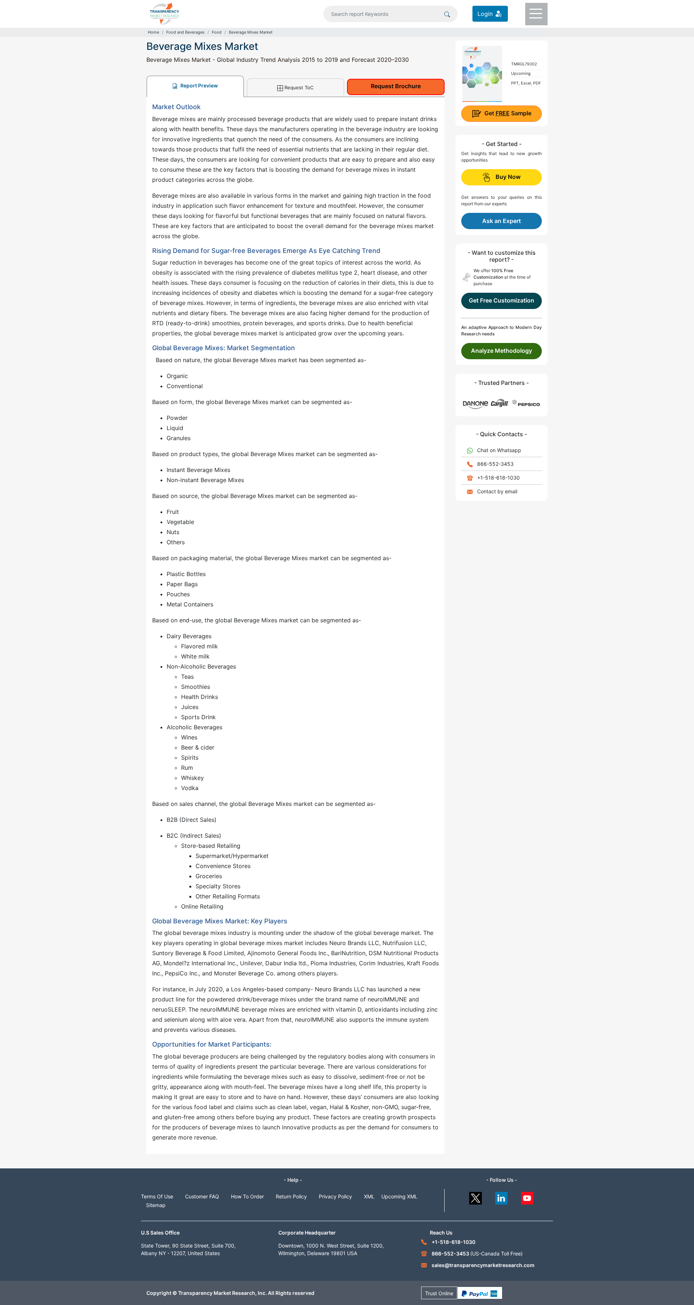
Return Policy (291, 1196)
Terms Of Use (157, 1196)
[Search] (447, 13)
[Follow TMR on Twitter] (475, 1196)
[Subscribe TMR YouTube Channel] (527, 1196)
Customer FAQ (202, 1196)
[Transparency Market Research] (164, 13)
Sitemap (156, 1205)
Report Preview (198, 85)
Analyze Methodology (501, 350)
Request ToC (298, 87)
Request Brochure (396, 86)
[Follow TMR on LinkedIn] (501, 1196)
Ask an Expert (501, 220)
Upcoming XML (399, 1196)
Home (153, 32)
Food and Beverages (185, 32)
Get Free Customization (501, 300)
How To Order (247, 1196)
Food (217, 32)
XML (369, 1196)
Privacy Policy (335, 1196)
